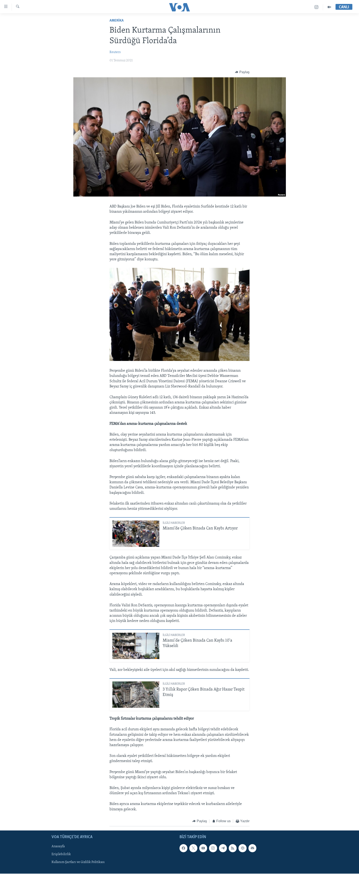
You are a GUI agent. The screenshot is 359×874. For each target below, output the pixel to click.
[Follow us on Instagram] (213, 848)
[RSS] (233, 848)
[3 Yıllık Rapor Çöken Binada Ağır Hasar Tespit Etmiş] (135, 694)
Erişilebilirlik (61, 854)
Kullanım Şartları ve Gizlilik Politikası (78, 862)
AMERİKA (116, 21)
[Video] (329, 7)
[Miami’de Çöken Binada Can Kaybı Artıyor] (135, 534)
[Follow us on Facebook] (183, 848)
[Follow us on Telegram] (223, 848)
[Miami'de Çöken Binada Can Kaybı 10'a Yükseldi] (135, 646)
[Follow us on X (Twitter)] (193, 848)
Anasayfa (58, 846)
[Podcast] (242, 848)
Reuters (115, 52)
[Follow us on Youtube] (203, 848)
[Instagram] (316, 7)
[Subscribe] (252, 848)
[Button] (242, 72)
